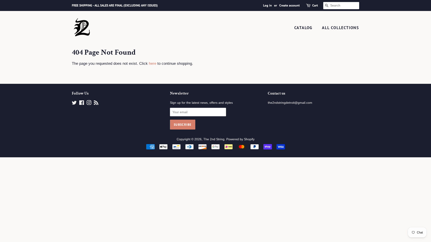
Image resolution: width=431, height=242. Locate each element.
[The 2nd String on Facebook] (81, 103)
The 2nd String (213, 139)
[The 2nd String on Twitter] (74, 103)
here (152, 63)
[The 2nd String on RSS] (96, 103)
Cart (315, 5)
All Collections (340, 27)
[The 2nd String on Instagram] (88, 103)
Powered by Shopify (240, 139)
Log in (267, 5)
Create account (289, 5)
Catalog (303, 27)
